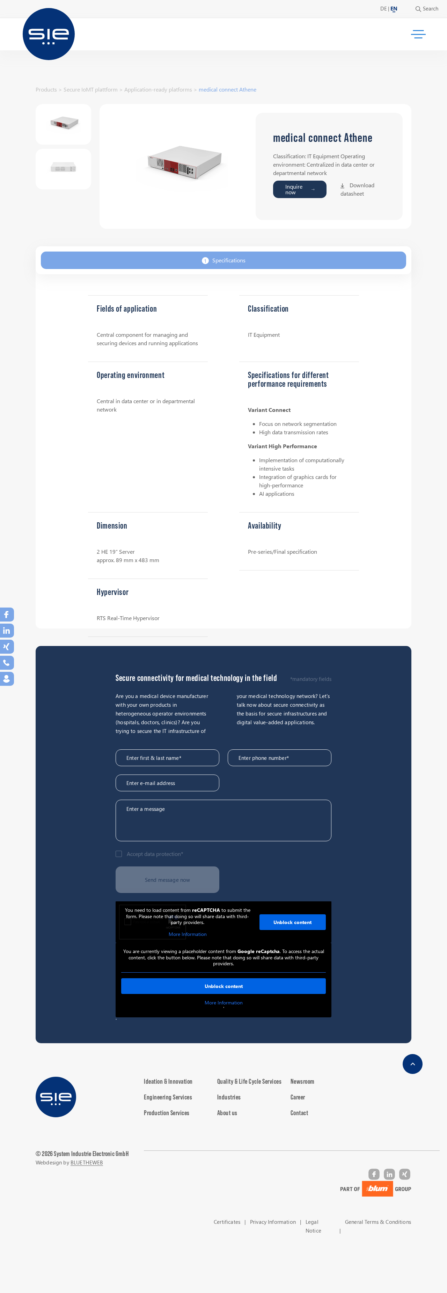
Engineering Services (168, 1097)
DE (383, 8)
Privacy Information (273, 1221)
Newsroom (303, 1081)
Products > (49, 89)
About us (227, 1113)
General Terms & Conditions (378, 1221)
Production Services (167, 1113)
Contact (299, 1113)
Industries (229, 1097)
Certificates (227, 1221)
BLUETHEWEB (87, 1162)
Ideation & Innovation (168, 1081)
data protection (162, 853)
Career (298, 1097)
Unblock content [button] (292, 922)
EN (393, 8)
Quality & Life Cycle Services (249, 1081)
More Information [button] (188, 934)
